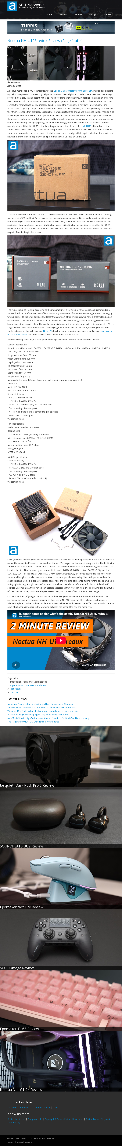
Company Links (35, 1119)
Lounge (93, 14)
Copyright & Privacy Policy (57, 1119)
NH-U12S (86, 126)
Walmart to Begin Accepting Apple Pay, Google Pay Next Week (37, 714)
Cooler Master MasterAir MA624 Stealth (73, 90)
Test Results (16, 688)
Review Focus (92, 1119)
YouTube (11, 1107)
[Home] (12, 5)
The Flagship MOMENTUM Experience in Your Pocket (33, 721)
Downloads (77, 1119)
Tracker (107, 14)
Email (55, 1107)
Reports (78, 14)
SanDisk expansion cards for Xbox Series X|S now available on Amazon (41, 707)
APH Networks (31, 4)
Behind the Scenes (16, 1119)
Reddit (47, 1107)
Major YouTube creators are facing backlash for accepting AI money (40, 704)
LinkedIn (38, 1107)
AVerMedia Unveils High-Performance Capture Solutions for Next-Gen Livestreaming (48, 718)
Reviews (63, 14)
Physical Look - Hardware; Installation (28, 685)
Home (49, 14)
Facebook (23, 1107)
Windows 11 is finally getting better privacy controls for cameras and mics (42, 711)
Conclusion (15, 692)
